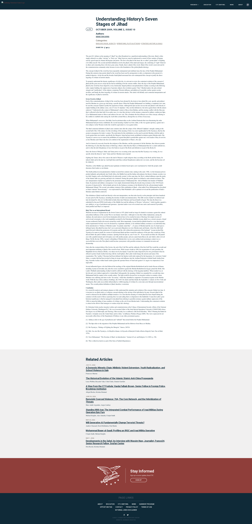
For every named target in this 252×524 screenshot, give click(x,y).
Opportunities (106, 507)
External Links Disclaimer (126, 510)
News (232, 4)
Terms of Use (146, 507)
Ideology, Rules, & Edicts (106, 43)
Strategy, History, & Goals (151, 43)
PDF (89, 29)
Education (207, 4)
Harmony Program (146, 504)
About (240, 4)
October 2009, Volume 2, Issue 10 (115, 29)
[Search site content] (247, 4)
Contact (119, 507)
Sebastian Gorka (102, 36)
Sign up (139, 480)
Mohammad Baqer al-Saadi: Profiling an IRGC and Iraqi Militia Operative (120, 430)
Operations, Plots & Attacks (128, 43)
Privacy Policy (132, 507)
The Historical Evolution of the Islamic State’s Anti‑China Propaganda (119, 378)
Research (193, 4)
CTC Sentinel (220, 4)
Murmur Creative (129, 520)
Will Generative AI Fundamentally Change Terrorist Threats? (115, 422)
